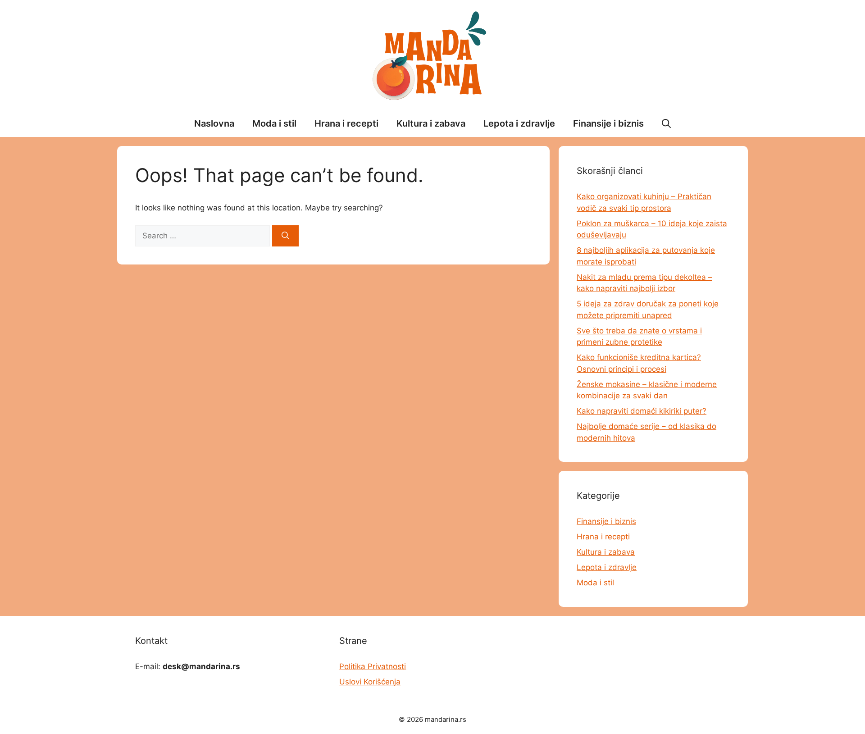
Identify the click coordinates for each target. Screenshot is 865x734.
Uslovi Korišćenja (370, 681)
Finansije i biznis (608, 123)
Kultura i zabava (430, 123)
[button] (666, 123)
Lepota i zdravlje (519, 123)
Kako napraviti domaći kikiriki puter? (641, 410)
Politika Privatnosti (372, 666)
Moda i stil (274, 123)
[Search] (285, 236)
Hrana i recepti (346, 123)
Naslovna (214, 123)
